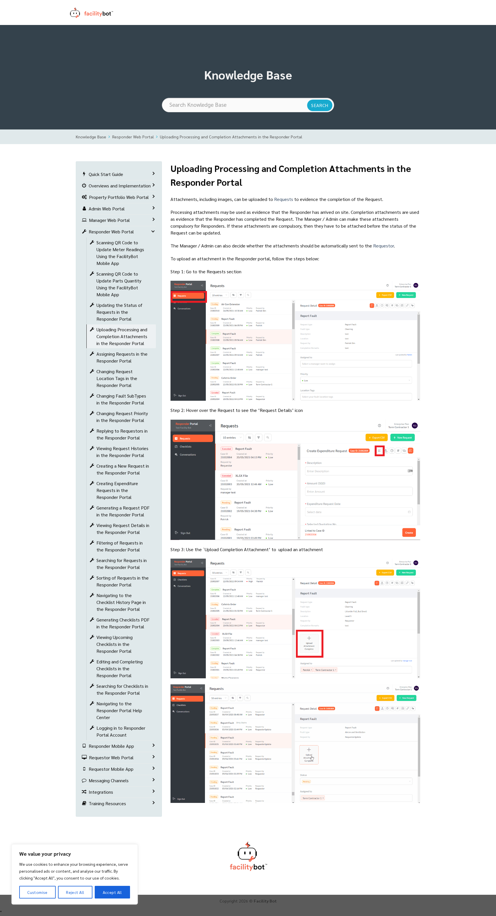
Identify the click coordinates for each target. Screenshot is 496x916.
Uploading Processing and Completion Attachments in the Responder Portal (231, 136)
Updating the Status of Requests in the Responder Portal (119, 312)
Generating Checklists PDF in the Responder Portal (123, 623)
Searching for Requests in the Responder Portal (121, 563)
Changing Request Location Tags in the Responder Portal (116, 378)
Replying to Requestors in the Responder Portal (122, 434)
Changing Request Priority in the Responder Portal (122, 416)
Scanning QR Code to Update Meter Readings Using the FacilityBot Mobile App (120, 252)
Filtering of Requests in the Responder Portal (119, 546)
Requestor (383, 246)
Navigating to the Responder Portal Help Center (119, 710)
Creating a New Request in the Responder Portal (122, 469)
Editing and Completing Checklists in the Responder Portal (119, 668)
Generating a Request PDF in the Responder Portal (123, 511)
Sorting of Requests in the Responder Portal (122, 581)
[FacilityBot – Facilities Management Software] (98, 12)
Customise (37, 892)
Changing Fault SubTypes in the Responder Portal (121, 399)
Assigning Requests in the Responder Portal (122, 357)
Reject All (75, 892)
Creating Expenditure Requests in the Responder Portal (117, 490)
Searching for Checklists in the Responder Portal (122, 689)
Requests (283, 199)
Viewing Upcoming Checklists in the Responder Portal (114, 644)
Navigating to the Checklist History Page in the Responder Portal (121, 602)
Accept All (112, 892)
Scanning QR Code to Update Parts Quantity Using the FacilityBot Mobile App (118, 284)
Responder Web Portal (133, 136)
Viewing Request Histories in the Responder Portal (122, 451)
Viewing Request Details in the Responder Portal (122, 528)
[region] (74, 874)
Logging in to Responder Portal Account (120, 731)
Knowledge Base (91, 136)
